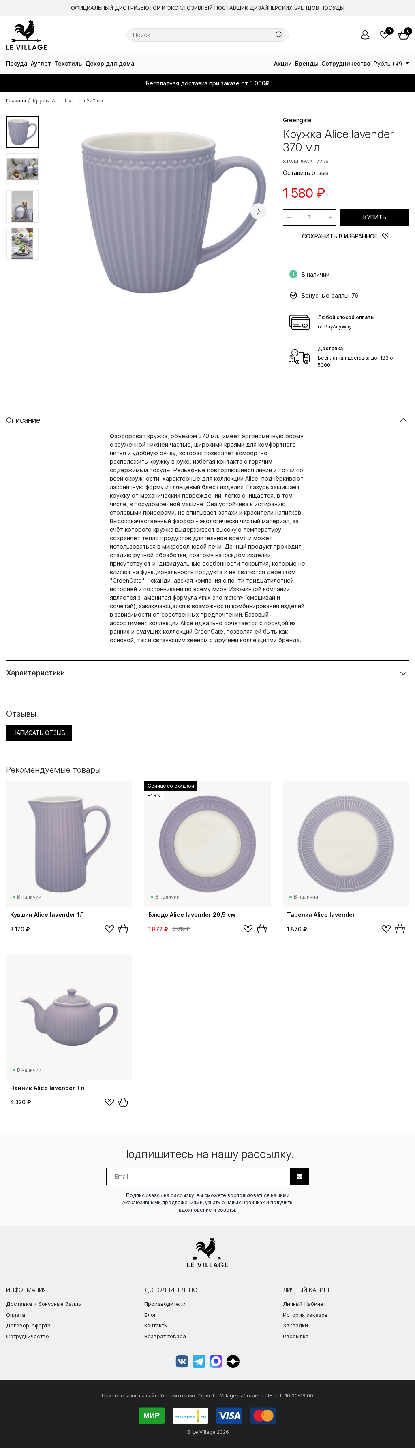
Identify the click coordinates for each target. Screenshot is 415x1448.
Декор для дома (110, 63)
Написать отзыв (39, 732)
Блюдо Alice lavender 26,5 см (191, 914)
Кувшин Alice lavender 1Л (47, 914)
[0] (384, 34)
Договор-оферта (28, 1325)
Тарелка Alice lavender (321, 914)
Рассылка (296, 1336)
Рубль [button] (388, 63)
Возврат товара (165, 1336)
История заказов (305, 1315)
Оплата (15, 1315)
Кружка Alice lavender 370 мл (68, 101)
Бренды (306, 63)
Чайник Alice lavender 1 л (47, 1087)
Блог (150, 1315)
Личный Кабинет (304, 1304)
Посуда (17, 63)
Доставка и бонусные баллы (44, 1304)
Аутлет (41, 63)
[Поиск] (279, 35)
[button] (258, 211)
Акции (283, 63)
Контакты (156, 1325)
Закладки (295, 1325)
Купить (374, 217)
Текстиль (68, 63)
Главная (16, 101)
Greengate (297, 120)
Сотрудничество (345, 63)
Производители (165, 1304)
